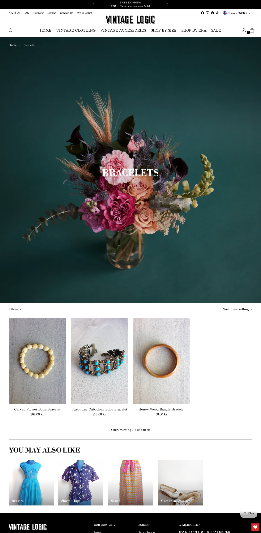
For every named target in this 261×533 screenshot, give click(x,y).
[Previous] (93, 4)
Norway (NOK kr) (239, 13)
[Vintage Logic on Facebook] (202, 13)
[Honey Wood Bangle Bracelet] (161, 361)
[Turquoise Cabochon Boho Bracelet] (99, 361)
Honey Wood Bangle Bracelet (162, 409)
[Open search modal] (11, 30)
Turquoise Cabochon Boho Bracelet (99, 409)
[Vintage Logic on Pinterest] (212, 13)
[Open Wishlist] (255, 527)
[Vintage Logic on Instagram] (207, 13)
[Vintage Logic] (130, 19)
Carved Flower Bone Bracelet (37, 409)
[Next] (168, 4)
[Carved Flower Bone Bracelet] (37, 361)
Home (13, 45)
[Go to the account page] (242, 30)
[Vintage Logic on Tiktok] (217, 13)
